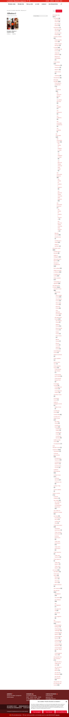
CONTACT (52, 1)
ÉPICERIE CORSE (11, 4)
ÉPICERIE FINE (21, 4)
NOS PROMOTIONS (53, 4)
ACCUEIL (47, 1)
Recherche (58, 11)
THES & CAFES (29, 4)
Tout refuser (49, 712)
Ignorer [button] (58, 715)
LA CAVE (37, 4)
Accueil (8, 10)
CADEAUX (44, 4)
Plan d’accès (26, 707)
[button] (66, 701)
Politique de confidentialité (14, 707)
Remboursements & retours (26, 706)
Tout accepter (36, 712)
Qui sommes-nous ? (12, 706)
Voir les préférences (61, 712)
